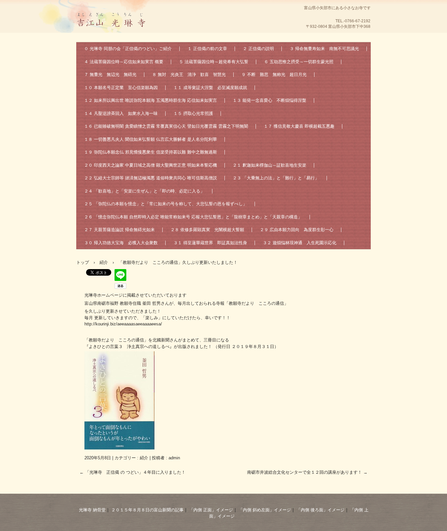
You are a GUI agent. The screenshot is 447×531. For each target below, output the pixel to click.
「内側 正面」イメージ (211, 509)
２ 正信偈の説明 (258, 48)
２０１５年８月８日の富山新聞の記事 (147, 509)
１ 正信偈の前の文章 (207, 48)
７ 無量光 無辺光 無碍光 (110, 74)
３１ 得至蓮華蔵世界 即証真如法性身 (210, 242)
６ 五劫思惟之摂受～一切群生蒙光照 (298, 61)
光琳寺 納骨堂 (92, 509)
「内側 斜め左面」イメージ (265, 509)
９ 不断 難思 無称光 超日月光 (274, 74)
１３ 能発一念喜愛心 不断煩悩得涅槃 (269, 100)
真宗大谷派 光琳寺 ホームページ (112, 34)
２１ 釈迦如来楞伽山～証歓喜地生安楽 (269, 165)
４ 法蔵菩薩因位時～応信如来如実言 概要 (123, 61)
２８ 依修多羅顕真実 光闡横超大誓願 (207, 229)
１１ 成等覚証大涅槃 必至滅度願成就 (210, 87)
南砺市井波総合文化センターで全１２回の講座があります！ (307, 472)
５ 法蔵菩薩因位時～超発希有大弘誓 (213, 61)
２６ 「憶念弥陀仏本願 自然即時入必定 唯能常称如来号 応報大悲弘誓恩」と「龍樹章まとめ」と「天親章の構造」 (193, 216)
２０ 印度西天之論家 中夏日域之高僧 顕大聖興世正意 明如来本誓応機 (150, 165)
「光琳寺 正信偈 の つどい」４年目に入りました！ (133, 472)
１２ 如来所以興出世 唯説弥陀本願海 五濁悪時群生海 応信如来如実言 (150, 100)
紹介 (144, 457)
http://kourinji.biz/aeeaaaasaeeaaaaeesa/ (123, 323)
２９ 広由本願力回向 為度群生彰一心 (296, 229)
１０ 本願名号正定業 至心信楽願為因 (121, 87)
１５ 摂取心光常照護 (193, 113)
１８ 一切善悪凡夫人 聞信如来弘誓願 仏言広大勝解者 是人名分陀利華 (150, 139)
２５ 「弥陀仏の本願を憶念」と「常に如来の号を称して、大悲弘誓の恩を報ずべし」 (165, 203)
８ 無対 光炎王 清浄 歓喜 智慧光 (189, 74)
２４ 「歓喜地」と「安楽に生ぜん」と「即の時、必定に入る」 (144, 191)
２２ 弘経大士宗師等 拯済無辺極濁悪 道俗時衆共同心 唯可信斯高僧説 (150, 177)
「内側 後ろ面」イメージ (320, 509)
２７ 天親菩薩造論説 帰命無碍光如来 (119, 229)
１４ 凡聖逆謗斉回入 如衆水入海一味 (121, 113)
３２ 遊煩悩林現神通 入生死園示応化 (299, 242)
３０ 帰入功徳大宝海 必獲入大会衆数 (121, 242)
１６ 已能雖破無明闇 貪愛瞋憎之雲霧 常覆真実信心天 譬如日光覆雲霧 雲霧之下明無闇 (166, 126)
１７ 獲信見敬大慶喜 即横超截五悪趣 (299, 126)
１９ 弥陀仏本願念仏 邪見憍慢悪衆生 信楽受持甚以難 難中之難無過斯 (150, 152)
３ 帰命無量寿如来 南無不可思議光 (324, 48)
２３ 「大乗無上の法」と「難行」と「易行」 (276, 177)
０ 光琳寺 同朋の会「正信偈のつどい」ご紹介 (128, 48)
